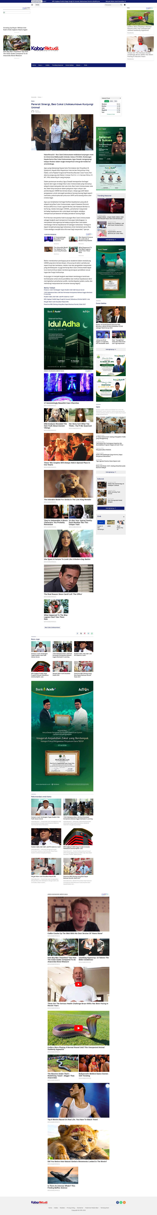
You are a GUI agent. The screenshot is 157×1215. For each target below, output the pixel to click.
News (40, 65)
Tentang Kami (105, 1208)
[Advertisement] (78, 21)
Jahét (109, 526)
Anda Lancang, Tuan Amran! (114, 492)
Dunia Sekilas (70, 65)
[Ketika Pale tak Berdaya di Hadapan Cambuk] (101, 485)
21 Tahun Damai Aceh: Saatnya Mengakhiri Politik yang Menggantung (111, 437)
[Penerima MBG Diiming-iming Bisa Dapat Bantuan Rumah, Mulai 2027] (83, 666)
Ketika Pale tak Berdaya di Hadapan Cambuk (116, 484)
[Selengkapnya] (123, 517)
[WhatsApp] (120, 1202)
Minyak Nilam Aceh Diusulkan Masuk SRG (56, 302)
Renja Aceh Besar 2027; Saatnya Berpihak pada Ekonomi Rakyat (110, 466)
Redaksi (37, 111)
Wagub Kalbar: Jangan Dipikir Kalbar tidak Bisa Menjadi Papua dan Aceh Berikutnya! (110, 217)
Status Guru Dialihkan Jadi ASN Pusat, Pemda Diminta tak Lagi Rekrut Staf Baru (116, 224)
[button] (121, 4)
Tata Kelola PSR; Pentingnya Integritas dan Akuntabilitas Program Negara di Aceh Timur (109, 444)
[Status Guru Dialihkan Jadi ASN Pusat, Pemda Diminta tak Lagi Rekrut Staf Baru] (101, 224)
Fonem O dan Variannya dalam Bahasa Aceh (100, 527)
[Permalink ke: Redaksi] (32, 111)
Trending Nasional (57, 65)
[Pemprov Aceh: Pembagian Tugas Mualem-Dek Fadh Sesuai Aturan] (41, 646)
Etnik (85, 65)
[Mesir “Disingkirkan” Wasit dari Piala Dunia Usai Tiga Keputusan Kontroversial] (119, 334)
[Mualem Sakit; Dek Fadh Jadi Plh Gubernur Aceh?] (83, 646)
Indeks (48, 65)
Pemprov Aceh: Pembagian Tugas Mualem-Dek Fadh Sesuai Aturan (64, 290)
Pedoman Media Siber (92, 1208)
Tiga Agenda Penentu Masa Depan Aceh (108, 461)
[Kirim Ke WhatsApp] (92, 633)
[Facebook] (117, 1202)
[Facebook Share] (77, 633)
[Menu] (32, 4)
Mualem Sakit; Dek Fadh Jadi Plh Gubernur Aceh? (59, 297)
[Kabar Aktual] (45, 48)
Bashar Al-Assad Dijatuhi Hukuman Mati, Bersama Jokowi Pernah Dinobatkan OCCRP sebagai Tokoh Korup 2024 (109, 326)
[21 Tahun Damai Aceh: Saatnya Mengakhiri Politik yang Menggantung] (111, 425)
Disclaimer (80, 1208)
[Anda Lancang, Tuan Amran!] (101, 493)
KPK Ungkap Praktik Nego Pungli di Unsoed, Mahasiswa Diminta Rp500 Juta (67, 299)
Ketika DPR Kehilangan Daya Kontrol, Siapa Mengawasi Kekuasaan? (109, 455)
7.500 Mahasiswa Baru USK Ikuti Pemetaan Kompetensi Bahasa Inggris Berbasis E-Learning (68, 293)
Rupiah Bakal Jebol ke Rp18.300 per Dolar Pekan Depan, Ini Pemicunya (116, 232)
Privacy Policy (71, 1208)
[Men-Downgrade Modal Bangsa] (101, 501)
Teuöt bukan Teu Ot (120, 527)
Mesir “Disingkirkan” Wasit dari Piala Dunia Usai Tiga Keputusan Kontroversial (118, 341)
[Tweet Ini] (81, 633)
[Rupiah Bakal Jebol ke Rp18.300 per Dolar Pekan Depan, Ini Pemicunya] (101, 233)
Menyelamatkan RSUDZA (103, 450)
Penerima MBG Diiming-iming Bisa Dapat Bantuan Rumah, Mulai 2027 (65, 304)
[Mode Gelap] (125, 4)
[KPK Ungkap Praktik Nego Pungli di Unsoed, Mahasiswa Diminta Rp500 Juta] (41, 666)
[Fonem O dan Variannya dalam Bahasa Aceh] (101, 522)
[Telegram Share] (88, 633)
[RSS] (124, 1202)
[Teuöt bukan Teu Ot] (120, 522)
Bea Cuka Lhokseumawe (52, 627)
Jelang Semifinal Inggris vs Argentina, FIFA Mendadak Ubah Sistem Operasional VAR (102, 341)
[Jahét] (111, 522)
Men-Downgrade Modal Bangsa (115, 501)
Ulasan (78, 65)
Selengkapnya (110, 239)
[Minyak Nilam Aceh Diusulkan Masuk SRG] (62, 666)
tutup (28, 7)
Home (37, 4)
